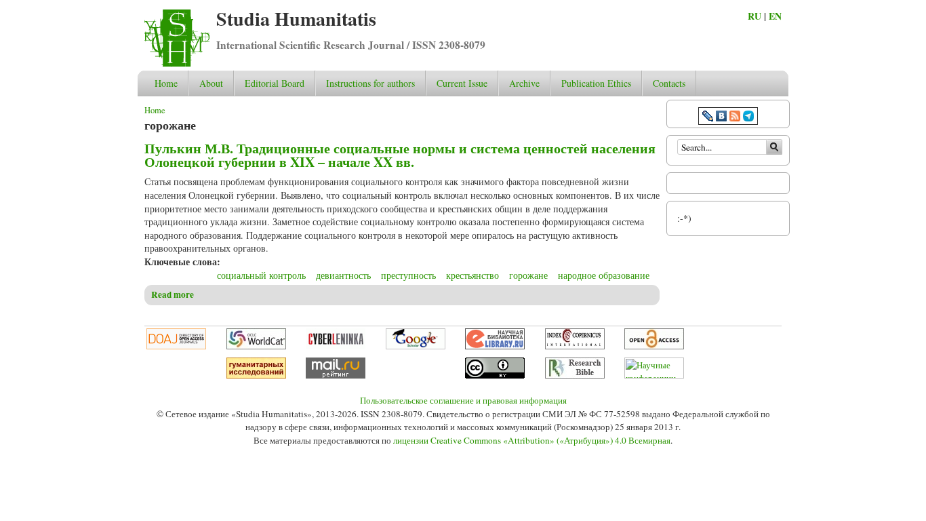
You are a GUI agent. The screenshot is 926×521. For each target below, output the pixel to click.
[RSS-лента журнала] (734, 117)
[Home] (176, 63)
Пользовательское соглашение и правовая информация (463, 400)
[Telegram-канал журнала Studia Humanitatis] (748, 117)
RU (754, 16)
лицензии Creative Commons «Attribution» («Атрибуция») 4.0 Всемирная (531, 440)
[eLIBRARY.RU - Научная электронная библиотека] (495, 346)
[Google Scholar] (415, 346)
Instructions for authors (370, 83)
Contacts (669, 83)
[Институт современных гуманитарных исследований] (256, 375)
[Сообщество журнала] (709, 117)
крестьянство (472, 275)
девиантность (343, 275)
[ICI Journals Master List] (575, 346)
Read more (172, 294)
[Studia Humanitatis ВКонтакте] (721, 117)
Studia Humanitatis (296, 19)
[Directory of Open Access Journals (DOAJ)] (176, 346)
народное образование (603, 275)
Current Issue (462, 83)
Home (166, 83)
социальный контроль (261, 275)
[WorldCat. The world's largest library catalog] (256, 346)
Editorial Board (274, 83)
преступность (408, 275)
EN (775, 16)
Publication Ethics (596, 83)
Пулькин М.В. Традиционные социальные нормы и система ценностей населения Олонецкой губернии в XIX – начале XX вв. (400, 155)
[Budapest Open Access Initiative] (654, 346)
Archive (524, 83)
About (211, 83)
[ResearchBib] (575, 375)
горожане (528, 275)
